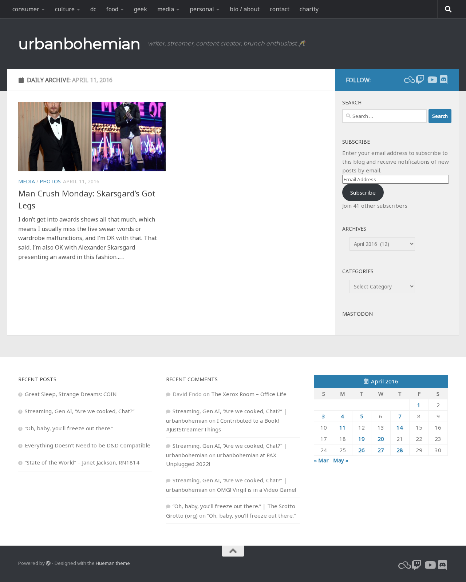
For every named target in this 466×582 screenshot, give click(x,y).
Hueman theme (113, 563)
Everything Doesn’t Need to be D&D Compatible (87, 445)
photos (50, 181)
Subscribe (363, 192)
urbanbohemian (79, 43)
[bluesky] (408, 79)
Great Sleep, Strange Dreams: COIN (71, 394)
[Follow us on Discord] (443, 79)
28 (399, 450)
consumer (25, 9)
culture (65, 9)
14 (399, 427)
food (112, 9)
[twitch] (420, 79)
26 (361, 450)
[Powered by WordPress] (48, 563)
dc (93, 9)
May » (340, 460)
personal (202, 9)
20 (381, 438)
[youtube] (431, 79)
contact (279, 9)
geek (140, 9)
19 (361, 438)
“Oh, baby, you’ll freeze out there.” (69, 428)
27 (381, 450)
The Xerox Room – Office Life (249, 394)
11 (342, 427)
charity (309, 9)
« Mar (321, 460)
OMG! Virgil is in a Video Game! (256, 489)
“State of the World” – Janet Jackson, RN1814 (82, 462)
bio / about (245, 9)
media (165, 9)
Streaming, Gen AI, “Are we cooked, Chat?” (79, 411)
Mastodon (357, 313)
